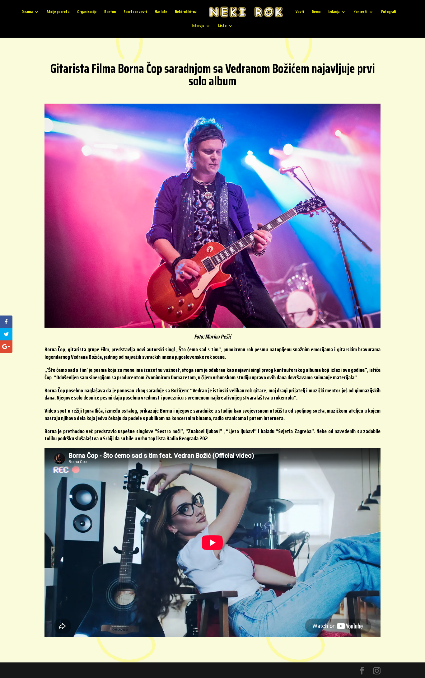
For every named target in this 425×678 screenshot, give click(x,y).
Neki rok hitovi (186, 12)
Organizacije (86, 12)
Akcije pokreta (58, 12)
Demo (316, 12)
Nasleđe (161, 12)
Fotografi (388, 12)
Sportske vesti (135, 12)
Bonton (110, 12)
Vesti (300, 12)
